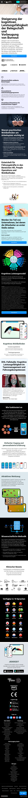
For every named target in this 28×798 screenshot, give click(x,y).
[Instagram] (17, 717)
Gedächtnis (7, 736)
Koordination (7, 735)
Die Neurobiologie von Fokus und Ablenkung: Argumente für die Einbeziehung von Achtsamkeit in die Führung (13, 290)
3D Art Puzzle (20, 748)
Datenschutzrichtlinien (22, 786)
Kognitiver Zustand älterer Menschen (20, 731)
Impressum (16, 786)
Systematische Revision (20, 732)
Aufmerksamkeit (7, 739)
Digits (21, 754)
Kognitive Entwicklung (14, 768)
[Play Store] (19, 671)
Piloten (20, 726)
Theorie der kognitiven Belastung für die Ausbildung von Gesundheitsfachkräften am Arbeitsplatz (13, 293)
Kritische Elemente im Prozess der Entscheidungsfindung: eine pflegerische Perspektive (11, 304)
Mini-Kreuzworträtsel (7, 744)
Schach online (7, 743)
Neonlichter (7, 753)
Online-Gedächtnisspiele (20, 759)
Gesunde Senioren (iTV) (20, 728)
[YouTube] (14, 717)
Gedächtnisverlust (7, 730)
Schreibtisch (7, 756)
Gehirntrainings (13, 769)
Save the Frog (20, 749)
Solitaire (7, 749)
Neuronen (7, 726)
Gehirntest (14, 770)
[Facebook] (8, 717)
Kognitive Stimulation (14, 771)
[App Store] (8, 671)
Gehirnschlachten (14, 780)
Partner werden (23, 788)
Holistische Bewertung (20, 727)
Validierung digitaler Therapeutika (20, 722)
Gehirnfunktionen (7, 733)
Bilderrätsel (7, 755)
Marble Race (7, 760)
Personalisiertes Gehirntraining (14, 774)
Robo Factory (7, 750)
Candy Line (20, 750)
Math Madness (7, 759)
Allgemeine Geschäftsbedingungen (7, 786)
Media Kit (18, 788)
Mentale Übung (13, 775)
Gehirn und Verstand (7, 722)
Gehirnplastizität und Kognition (7, 727)
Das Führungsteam (5, 788)
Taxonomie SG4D (20, 733)
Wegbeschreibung (7, 754)
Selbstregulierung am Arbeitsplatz (6, 294)
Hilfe (14, 790)
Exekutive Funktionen (7, 734)
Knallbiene (20, 756)
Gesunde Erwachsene (20, 725)
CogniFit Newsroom (12, 788)
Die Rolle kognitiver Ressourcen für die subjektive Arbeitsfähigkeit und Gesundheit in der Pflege (13, 301)
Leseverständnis (14, 777)
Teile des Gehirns (7, 725)
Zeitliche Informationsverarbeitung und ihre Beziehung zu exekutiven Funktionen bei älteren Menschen (13, 299)
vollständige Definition (4, 288)
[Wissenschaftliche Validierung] (14, 594)
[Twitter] (11, 717)
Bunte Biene (21, 755)
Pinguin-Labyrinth (21, 753)
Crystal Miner (7, 748)
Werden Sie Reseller (5, 790)
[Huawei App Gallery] (14, 709)
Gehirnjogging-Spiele (20, 760)
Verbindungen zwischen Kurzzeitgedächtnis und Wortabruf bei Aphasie (12, 307)
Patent (14, 765)
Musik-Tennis (7, 761)
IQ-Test (14, 781)
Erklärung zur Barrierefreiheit (21, 790)
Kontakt (11, 790)
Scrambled (20, 743)
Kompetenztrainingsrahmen (5, 287)
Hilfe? (24, 793)
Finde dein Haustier (20, 744)
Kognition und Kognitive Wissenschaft (7, 729)
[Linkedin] (19, 717)
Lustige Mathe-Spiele (13, 776)
